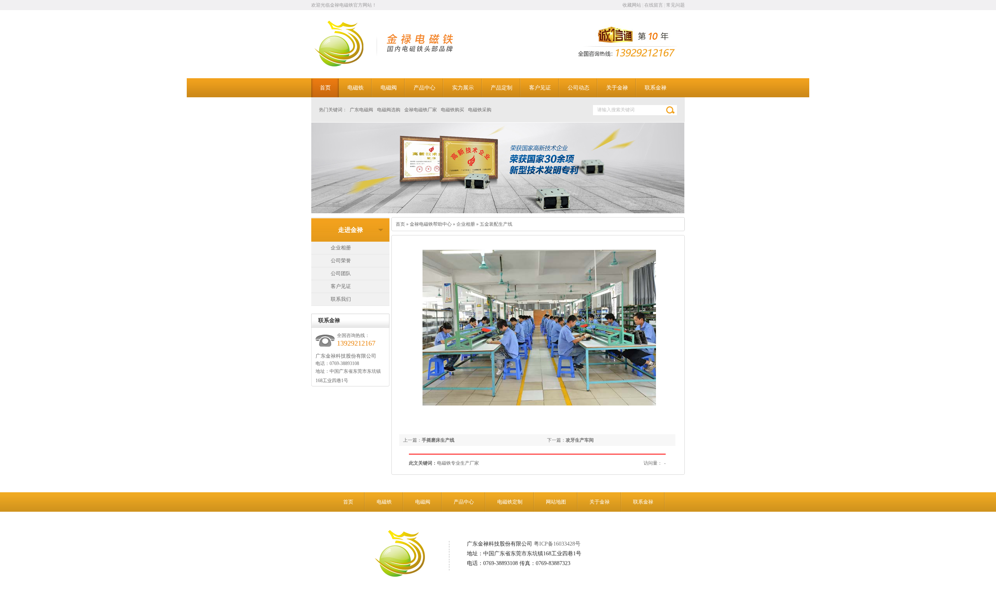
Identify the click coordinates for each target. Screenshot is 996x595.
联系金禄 (643, 502)
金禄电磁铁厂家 (420, 109)
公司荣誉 (341, 260)
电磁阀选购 (388, 109)
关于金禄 (599, 502)
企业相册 (341, 248)
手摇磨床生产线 (438, 440)
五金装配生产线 (496, 224)
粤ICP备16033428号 (557, 544)
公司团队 (341, 273)
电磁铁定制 (510, 502)
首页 (400, 224)
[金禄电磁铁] (349, 65)
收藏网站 (631, 5)
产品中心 (464, 502)
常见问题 (675, 5)
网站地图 (556, 502)
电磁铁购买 (452, 109)
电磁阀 (422, 502)
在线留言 (653, 5)
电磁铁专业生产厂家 (458, 463)
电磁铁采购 (479, 109)
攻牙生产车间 (580, 440)
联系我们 (341, 299)
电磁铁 (384, 502)
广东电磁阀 (361, 109)
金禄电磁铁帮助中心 (431, 224)
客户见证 (341, 286)
